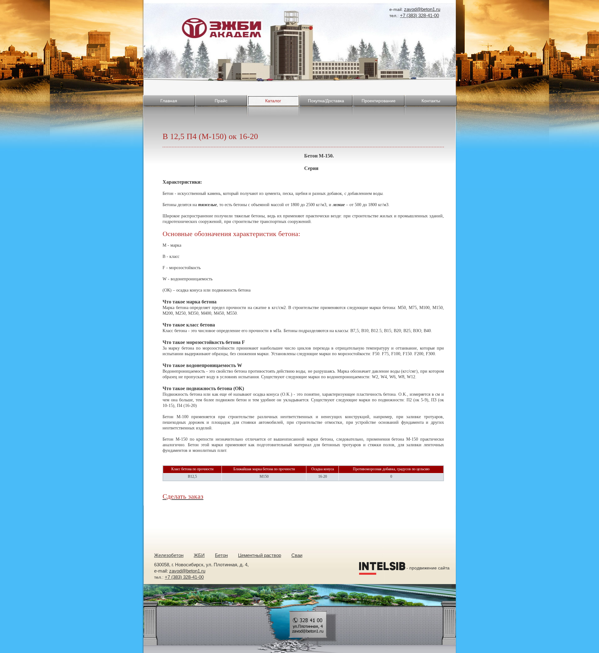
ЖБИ (199, 555)
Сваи (296, 555)
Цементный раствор (259, 555)
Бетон (221, 555)
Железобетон (168, 555)
